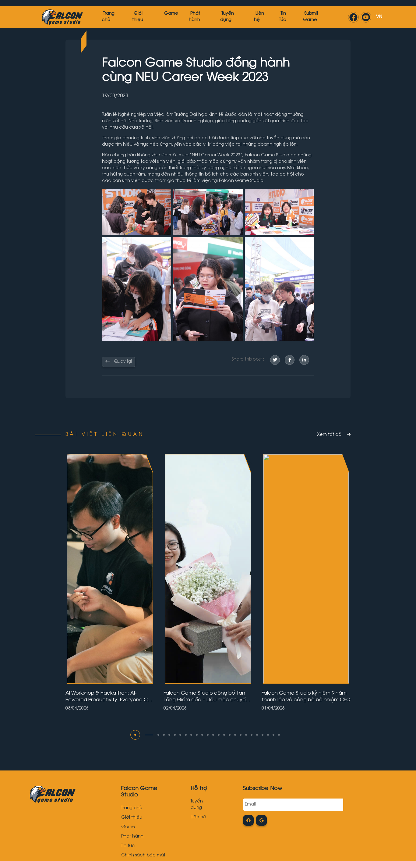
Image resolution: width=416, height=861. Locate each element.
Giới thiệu (131, 818)
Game (171, 14)
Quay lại (122, 362)
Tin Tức (282, 17)
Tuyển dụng (227, 17)
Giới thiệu (137, 17)
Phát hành (194, 17)
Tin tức (128, 846)
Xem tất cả (330, 435)
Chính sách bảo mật (143, 855)
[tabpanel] (110, 582)
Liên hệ (259, 17)
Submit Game (310, 17)
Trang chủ (108, 17)
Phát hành (132, 836)
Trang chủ (131, 808)
